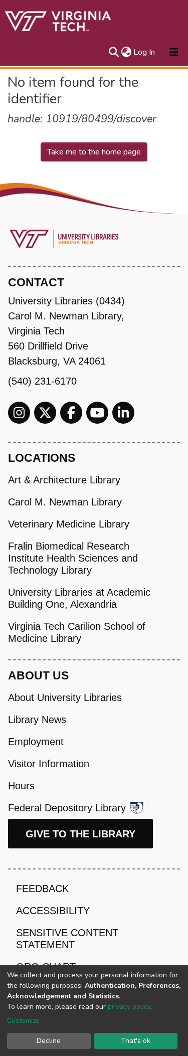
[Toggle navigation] (174, 52)
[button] (126, 52)
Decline (49, 1040)
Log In (144, 52)
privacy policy (129, 1006)
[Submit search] (113, 52)
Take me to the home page (94, 151)
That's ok (135, 1040)
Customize (23, 1020)
